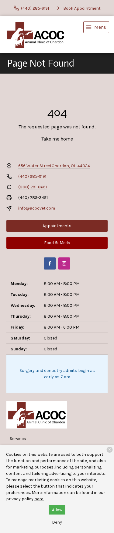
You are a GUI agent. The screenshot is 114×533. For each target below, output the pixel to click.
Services (18, 438)
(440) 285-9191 (32, 176)
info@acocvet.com (36, 208)
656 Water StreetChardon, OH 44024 (54, 165)
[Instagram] (64, 263)
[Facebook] (50, 263)
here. (39, 499)
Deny (57, 522)
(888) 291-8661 (32, 187)
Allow (57, 509)
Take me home (57, 139)
